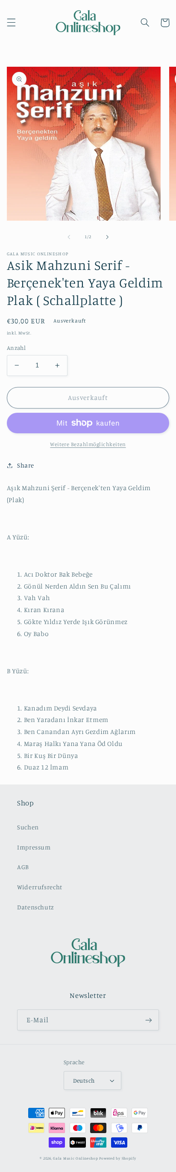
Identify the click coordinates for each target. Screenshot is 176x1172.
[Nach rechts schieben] (107, 237)
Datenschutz (35, 907)
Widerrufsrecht (39, 887)
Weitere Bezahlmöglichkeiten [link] (88, 444)
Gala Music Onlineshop (75, 1158)
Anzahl (16, 347)
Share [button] (25, 465)
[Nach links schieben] (68, 237)
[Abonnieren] (148, 1019)
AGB (23, 866)
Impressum (34, 847)
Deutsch (84, 1080)
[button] (11, 23)
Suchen (28, 827)
